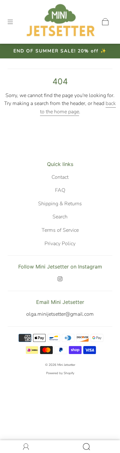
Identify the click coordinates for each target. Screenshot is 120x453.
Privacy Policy (60, 243)
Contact (60, 177)
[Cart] (105, 22)
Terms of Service (60, 230)
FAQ (60, 190)
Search (60, 216)
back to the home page (78, 107)
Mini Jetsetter (66, 365)
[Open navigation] (15, 22)
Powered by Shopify (60, 373)
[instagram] (60, 279)
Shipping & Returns (60, 203)
